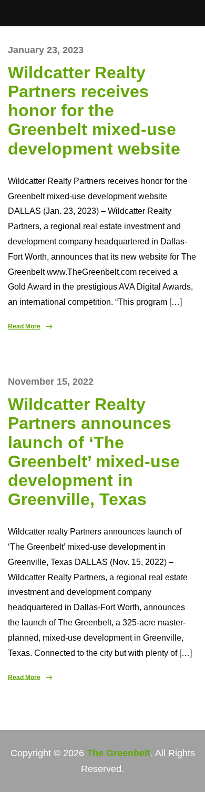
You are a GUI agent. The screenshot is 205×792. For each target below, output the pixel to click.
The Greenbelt (118, 753)
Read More (24, 326)
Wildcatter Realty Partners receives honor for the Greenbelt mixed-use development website (94, 110)
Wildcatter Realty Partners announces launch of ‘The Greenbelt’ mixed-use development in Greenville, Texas (94, 452)
